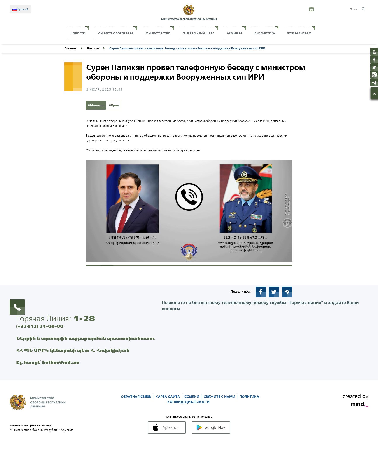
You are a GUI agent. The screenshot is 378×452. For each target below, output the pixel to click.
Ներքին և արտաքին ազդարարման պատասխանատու (85, 338)
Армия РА (234, 33)
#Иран (114, 105)
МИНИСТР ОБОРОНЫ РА (115, 33)
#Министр (96, 105)
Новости (77, 33)
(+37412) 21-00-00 (39, 326)
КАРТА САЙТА (168, 396)
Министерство (157, 33)
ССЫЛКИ (192, 396)
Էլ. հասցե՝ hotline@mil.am (48, 362)
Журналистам (299, 33)
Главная (70, 48)
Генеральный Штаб (198, 33)
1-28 (84, 318)
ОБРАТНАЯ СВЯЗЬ (136, 396)
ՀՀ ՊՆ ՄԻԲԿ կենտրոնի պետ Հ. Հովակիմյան (73, 350)
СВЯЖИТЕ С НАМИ (220, 396)
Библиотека (264, 33)
